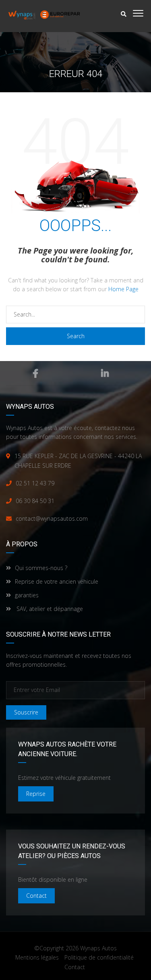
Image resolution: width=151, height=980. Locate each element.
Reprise (36, 793)
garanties (27, 595)
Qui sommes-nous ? (41, 568)
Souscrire (26, 712)
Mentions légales (37, 957)
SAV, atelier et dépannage (49, 609)
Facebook (35, 373)
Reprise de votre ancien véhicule (56, 581)
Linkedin (105, 373)
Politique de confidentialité (99, 957)
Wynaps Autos (98, 948)
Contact (36, 895)
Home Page (123, 289)
